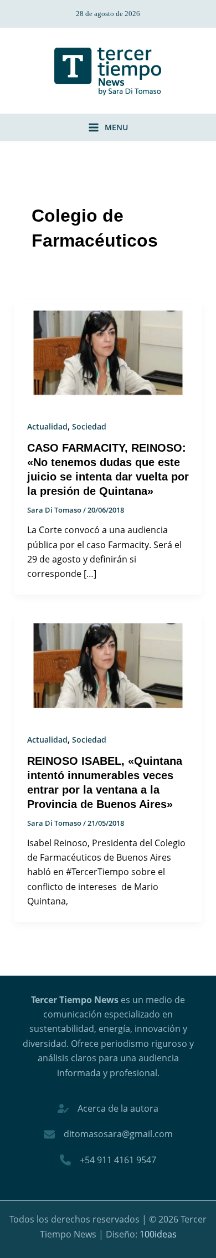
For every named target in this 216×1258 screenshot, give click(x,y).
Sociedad (89, 426)
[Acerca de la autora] (108, 1108)
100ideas (158, 1234)
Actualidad (47, 426)
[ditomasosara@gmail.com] (108, 1134)
